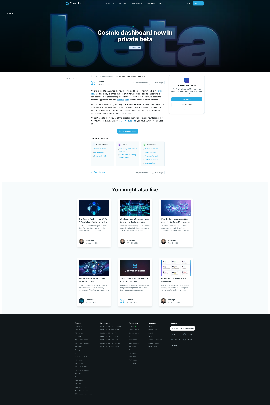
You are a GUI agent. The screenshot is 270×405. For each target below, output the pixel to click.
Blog (97, 76)
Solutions (122, 3)
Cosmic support (128, 121)
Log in (188, 3)
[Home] (91, 76)
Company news (107, 76)
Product (109, 3)
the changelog (123, 100)
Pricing (161, 3)
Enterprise (151, 3)
